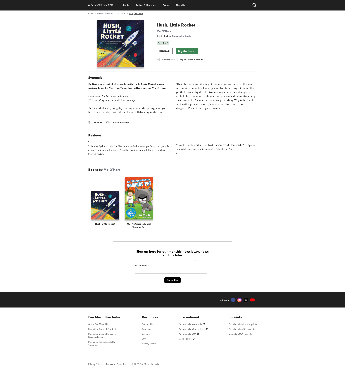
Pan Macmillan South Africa (191, 329)
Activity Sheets (149, 343)
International (188, 317)
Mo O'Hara (121, 14)
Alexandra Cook (181, 36)
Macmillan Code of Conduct (102, 329)
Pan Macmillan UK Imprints (242, 329)
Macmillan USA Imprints (240, 334)
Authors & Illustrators (146, 5)
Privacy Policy (95, 364)
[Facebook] (233, 300)
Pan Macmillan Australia (190, 324)
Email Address (142, 265)
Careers (146, 334)
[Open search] (254, 5)
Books (126, 5)
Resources (150, 317)
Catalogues (147, 329)
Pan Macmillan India (104, 317)
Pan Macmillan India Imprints (243, 324)
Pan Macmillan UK (187, 334)
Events (166, 5)
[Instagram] (239, 300)
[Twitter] (246, 300)
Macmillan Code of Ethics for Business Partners (102, 335)
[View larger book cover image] (120, 43)
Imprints (235, 317)
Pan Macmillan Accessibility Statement (101, 344)
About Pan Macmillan (98, 324)
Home (90, 14)
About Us (180, 5)
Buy (144, 338)
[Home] (100, 5)
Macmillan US (185, 338)
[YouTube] (252, 300)
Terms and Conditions (116, 364)
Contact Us (147, 324)
